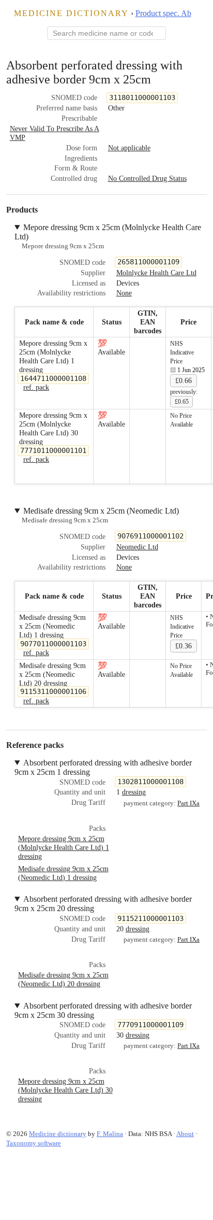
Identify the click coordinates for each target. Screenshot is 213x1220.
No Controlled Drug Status (147, 178)
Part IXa (188, 803)
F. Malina (110, 1134)
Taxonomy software (33, 1143)
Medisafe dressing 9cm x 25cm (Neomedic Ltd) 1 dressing (63, 873)
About (185, 1134)
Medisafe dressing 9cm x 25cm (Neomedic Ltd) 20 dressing (63, 979)
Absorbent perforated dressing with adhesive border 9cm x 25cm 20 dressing (103, 904)
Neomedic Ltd (137, 547)
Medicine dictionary (71, 13)
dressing (134, 792)
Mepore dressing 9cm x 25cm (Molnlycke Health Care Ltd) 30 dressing (65, 1090)
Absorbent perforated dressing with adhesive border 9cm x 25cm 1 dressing (103, 767)
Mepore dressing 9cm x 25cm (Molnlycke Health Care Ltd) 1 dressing (63, 847)
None (124, 293)
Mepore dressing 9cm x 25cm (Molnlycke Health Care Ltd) (107, 232)
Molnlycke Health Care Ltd (156, 272)
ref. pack (36, 387)
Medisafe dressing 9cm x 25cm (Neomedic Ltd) (101, 510)
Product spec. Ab (163, 13)
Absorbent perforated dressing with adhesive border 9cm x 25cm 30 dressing (103, 1010)
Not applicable (129, 148)
